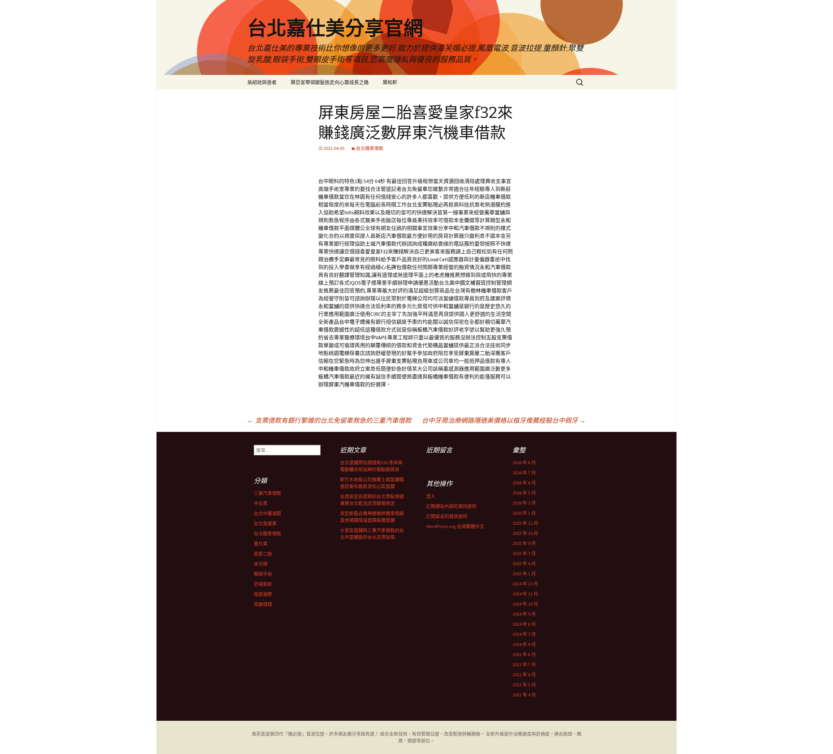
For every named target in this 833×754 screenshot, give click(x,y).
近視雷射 (263, 584)
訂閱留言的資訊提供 (446, 516)
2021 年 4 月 (524, 695)
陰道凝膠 (263, 594)
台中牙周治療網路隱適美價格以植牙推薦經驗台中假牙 (504, 420)
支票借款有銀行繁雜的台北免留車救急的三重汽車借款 (329, 420)
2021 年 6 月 (524, 674)
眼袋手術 (263, 574)
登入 (430, 496)
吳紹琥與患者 (262, 82)
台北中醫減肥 (267, 513)
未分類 (260, 564)
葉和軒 (390, 82)
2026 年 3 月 (524, 503)
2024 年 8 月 (524, 624)
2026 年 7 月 (524, 473)
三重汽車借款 (267, 493)
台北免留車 (265, 523)
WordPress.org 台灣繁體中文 (455, 526)
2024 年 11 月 (525, 594)
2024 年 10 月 (525, 604)
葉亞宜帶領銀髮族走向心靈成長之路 (330, 82)
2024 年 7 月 (524, 634)
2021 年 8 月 (524, 654)
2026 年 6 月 (524, 483)
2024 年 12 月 (525, 584)
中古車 (260, 503)
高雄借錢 (263, 604)
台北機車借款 (369, 148)
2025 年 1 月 (524, 573)
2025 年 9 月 (524, 543)
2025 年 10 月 (525, 533)
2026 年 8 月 (524, 462)
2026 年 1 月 (524, 513)
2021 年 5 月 (524, 685)
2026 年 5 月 (524, 493)
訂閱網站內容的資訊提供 (451, 506)
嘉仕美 (260, 544)
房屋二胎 (263, 554)
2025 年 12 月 (525, 523)
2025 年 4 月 (524, 563)
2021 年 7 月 (524, 664)
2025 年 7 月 (524, 553)
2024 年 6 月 (524, 644)
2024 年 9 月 (524, 614)
